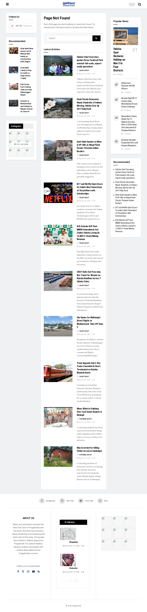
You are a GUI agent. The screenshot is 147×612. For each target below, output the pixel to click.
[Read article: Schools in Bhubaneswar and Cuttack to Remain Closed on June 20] (13, 103)
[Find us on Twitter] (23, 571)
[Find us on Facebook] (18, 571)
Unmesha (73, 568)
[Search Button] (139, 4)
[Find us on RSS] (39, 571)
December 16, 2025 (71, 546)
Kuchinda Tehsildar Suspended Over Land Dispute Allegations (129, 143)
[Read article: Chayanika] (68, 534)
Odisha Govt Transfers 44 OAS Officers (128, 86)
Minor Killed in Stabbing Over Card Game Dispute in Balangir (89, 411)
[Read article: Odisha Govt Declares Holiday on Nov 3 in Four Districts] (125, 36)
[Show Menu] (7, 4)
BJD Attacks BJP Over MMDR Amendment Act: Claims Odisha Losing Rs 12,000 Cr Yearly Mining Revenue (88, 233)
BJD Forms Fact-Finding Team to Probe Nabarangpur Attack (26, 89)
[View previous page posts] (71, 580)
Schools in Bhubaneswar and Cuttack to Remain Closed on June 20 (26, 106)
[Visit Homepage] (68, 4)
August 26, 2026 (84, 74)
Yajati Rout (84, 70)
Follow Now (22, 144)
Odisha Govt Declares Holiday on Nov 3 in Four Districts (119, 59)
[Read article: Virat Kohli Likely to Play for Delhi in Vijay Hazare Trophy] (13, 70)
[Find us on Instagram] (28, 571)
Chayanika (73, 542)
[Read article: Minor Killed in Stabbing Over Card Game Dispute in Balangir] (58, 417)
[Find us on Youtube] (33, 571)
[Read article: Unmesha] (68, 560)
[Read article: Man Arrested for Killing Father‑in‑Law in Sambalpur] (58, 456)
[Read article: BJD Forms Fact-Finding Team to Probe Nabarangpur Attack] (13, 86)
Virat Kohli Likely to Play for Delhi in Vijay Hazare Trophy (25, 73)
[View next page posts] (76, 580)
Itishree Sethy (85, 419)
